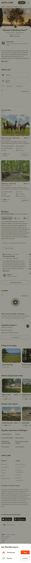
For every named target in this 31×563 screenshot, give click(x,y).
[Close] (15, 281)
